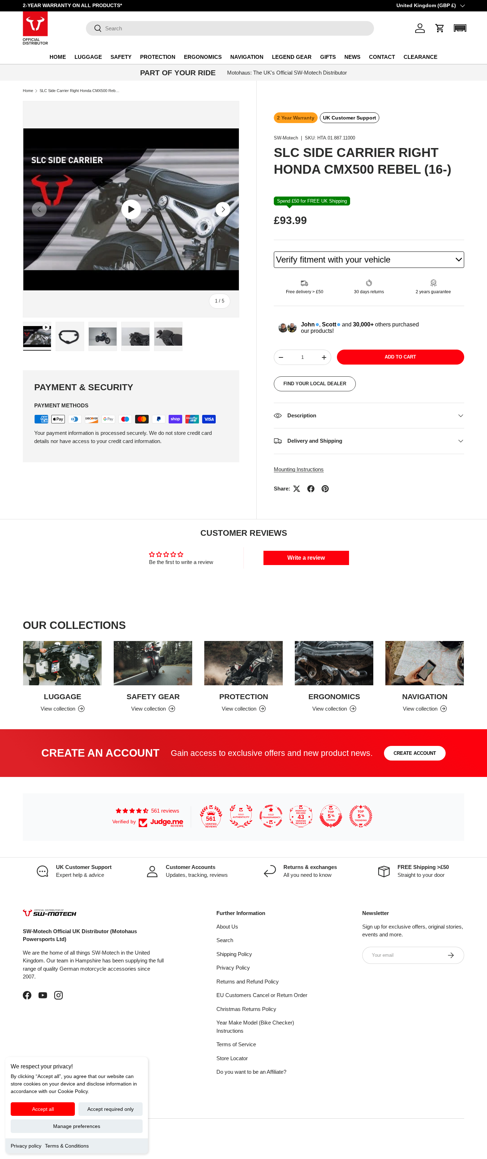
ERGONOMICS (203, 57)
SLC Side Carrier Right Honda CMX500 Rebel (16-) (80, 91)
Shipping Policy (234, 954)
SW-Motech (286, 138)
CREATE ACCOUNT (415, 753)
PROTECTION (157, 57)
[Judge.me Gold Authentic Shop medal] (241, 816)
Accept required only (110, 1109)
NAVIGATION (246, 57)
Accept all (43, 1109)
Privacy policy (26, 1146)
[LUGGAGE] (62, 663)
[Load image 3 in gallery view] (135, 336)
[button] (440, 28)
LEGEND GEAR (292, 57)
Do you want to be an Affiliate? (251, 1072)
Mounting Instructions (299, 469)
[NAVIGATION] (424, 663)
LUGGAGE (88, 57)
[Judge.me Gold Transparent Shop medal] (271, 816)
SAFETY (121, 57)
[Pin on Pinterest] (325, 489)
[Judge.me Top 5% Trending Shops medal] (360, 816)
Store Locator (232, 1058)
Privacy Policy (233, 968)
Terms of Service (236, 1044)
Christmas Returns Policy (246, 1009)
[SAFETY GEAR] (153, 663)
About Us (227, 927)
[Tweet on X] (296, 489)
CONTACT (382, 57)
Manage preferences (76, 1126)
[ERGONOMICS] (334, 663)
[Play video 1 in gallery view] (37, 336)
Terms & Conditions (67, 1146)
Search (224, 940)
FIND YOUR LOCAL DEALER (314, 383)
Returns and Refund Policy (247, 981)
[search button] (94, 28)
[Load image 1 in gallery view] (70, 336)
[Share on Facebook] (311, 489)
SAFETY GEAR (153, 696)
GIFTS (328, 57)
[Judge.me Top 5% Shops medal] (330, 816)
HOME (58, 57)
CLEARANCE (420, 57)
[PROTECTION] (243, 663)
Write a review (306, 558)
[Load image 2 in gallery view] (102, 336)
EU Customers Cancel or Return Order (261, 995)
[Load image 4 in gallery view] (168, 336)
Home (28, 91)
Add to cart (400, 357)
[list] (131, 209)
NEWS (352, 57)
